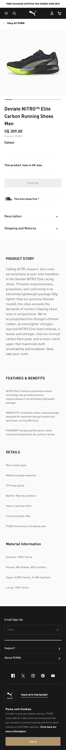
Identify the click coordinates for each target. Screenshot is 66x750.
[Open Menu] (7, 13)
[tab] (8, 100)
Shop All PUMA (16, 23)
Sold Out (32, 183)
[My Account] (51, 13)
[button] (7, 13)
